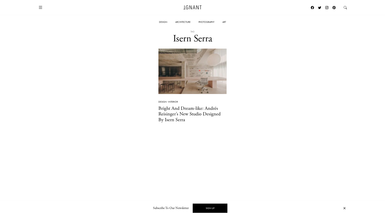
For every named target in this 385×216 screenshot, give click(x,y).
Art (224, 22)
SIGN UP (210, 208)
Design (163, 22)
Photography (206, 22)
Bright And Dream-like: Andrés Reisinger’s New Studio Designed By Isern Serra (189, 114)
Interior (173, 101)
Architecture (182, 22)
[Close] (344, 208)
